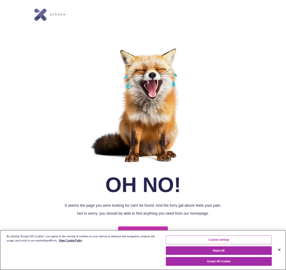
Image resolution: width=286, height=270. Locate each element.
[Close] (279, 249)
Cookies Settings (218, 239)
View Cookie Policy (70, 240)
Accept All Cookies (219, 261)
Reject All (218, 250)
